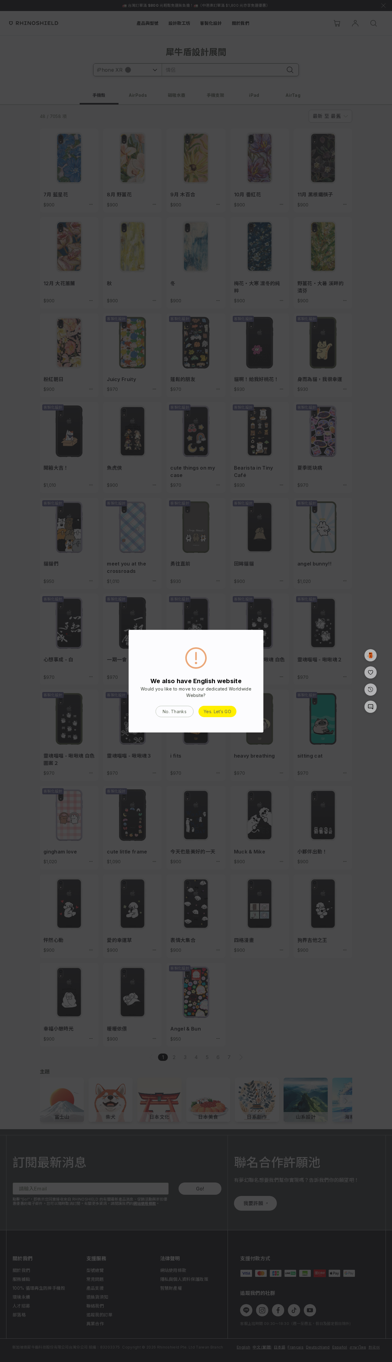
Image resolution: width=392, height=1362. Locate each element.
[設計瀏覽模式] (370, 655)
